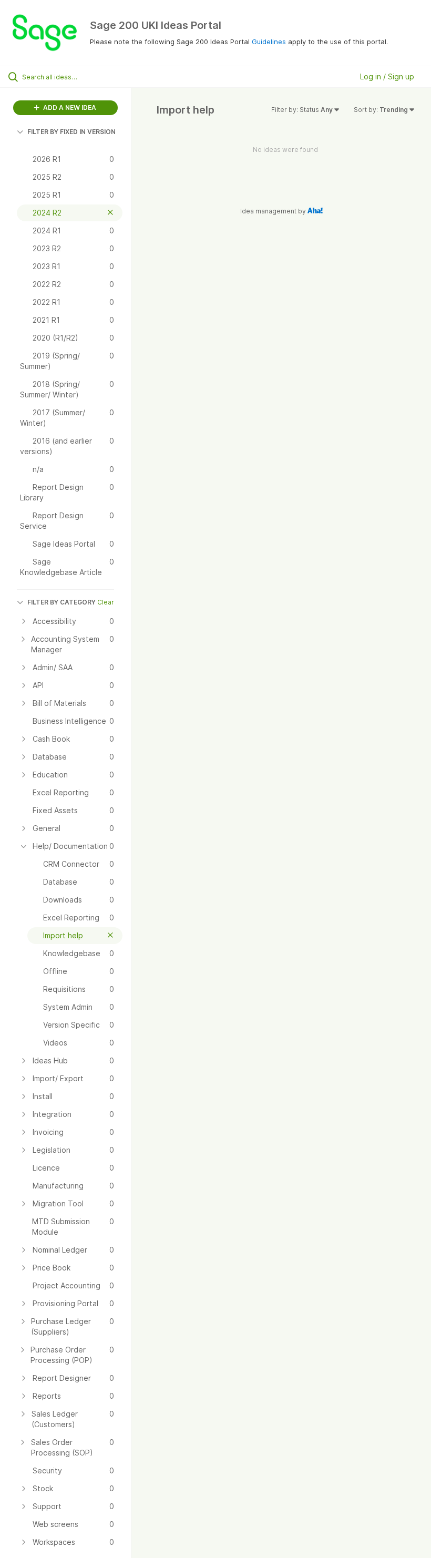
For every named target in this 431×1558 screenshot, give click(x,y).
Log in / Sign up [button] (387, 76)
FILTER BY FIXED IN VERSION (71, 132)
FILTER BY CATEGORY (61, 602)
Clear (105, 602)
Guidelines (269, 41)
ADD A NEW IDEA (69, 107)
